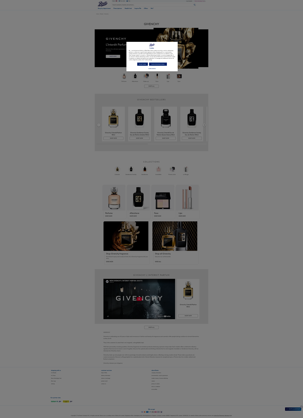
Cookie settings (152, 68)
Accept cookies (142, 64)
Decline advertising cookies (158, 64)
